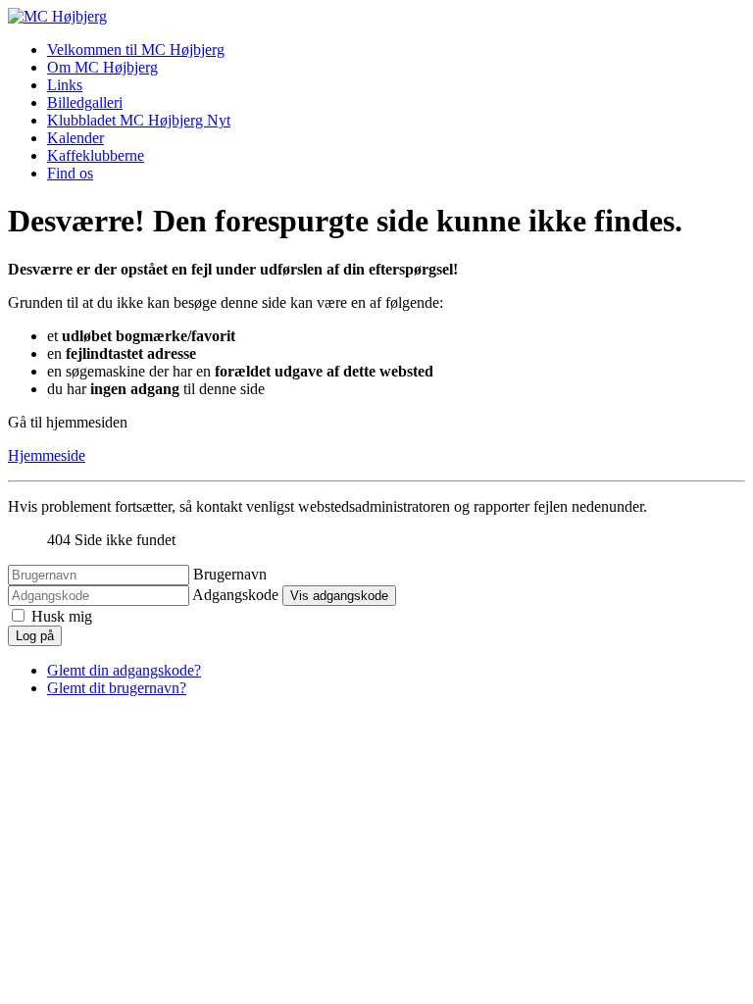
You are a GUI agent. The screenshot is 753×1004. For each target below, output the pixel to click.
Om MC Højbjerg (102, 67)
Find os (70, 173)
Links (64, 84)
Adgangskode (235, 594)
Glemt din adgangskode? (124, 670)
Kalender (75, 137)
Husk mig (61, 616)
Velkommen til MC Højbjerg (136, 49)
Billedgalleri (85, 102)
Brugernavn (230, 574)
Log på (35, 635)
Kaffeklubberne (95, 155)
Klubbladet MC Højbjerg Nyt (138, 120)
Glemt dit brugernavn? (116, 687)
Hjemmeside (46, 455)
